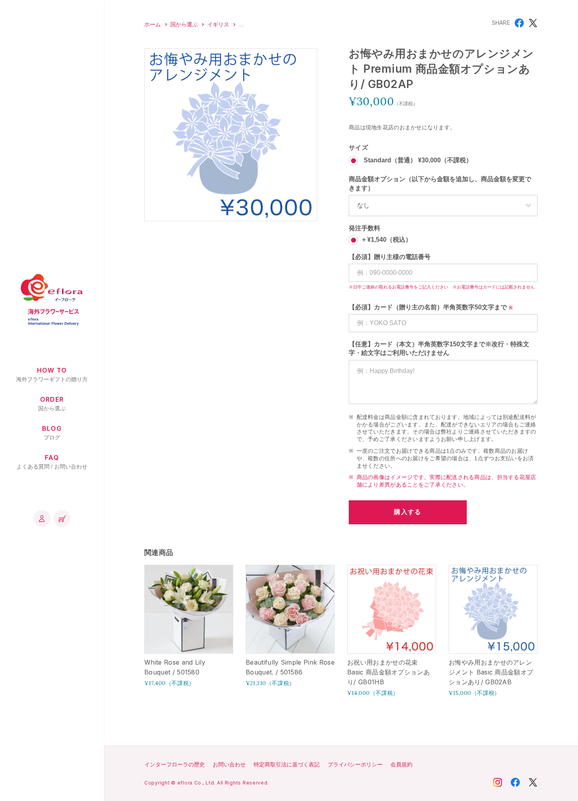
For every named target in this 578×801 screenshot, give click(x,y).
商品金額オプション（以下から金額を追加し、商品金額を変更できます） (440, 183)
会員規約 (401, 764)
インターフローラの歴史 (174, 764)
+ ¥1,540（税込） (387, 239)
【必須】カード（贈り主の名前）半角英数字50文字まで (428, 307)
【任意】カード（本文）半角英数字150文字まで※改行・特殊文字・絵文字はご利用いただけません (439, 348)
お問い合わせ (229, 764)
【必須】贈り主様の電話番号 (390, 257)
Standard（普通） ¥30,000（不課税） (417, 160)
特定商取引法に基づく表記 (287, 764)
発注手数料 (364, 228)
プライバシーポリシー (355, 764)
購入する (407, 512)
